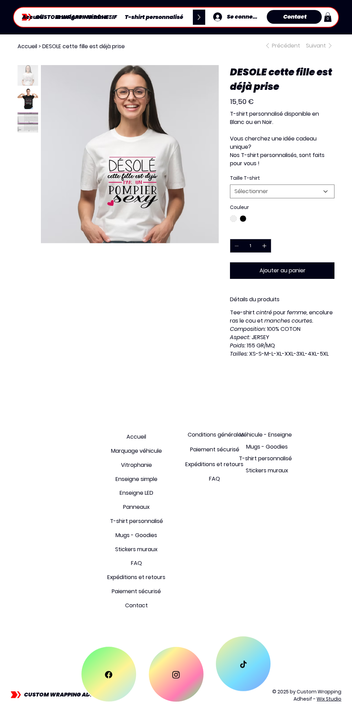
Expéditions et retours (136, 577)
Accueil (136, 437)
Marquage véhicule (136, 451)
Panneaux (136, 507)
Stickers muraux (136, 549)
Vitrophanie (136, 465)
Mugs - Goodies (136, 535)
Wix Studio (329, 698)
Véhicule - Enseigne (266, 435)
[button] (328, 17)
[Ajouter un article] (264, 246)
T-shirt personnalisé (136, 521)
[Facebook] (234, 382)
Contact (136, 605)
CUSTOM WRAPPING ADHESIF (65, 695)
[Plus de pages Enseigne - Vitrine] (110, 17)
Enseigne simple (136, 479)
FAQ (136, 563)
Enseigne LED (136, 493)
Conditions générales (216, 435)
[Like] (108, 674)
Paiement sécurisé (136, 591)
